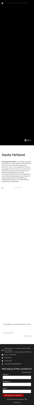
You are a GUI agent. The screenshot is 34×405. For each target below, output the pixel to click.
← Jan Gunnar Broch (8, 333)
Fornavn (6, 374)
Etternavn (7, 381)
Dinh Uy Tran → (28, 336)
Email (5, 388)
